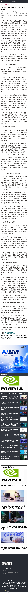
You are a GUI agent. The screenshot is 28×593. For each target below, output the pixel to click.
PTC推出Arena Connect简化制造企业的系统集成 (10, 457)
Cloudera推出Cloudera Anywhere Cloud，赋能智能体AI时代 (9, 419)
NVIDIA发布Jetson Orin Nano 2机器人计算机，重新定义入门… (9, 397)
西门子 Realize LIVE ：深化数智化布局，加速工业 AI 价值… (9, 441)
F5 (5, 333)
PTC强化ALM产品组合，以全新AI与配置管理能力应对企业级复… (10, 424)
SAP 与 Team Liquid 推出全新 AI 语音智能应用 (10, 413)
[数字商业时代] (14, 1)
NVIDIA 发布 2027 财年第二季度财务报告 (13, 393)
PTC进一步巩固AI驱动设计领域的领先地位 (10, 402)
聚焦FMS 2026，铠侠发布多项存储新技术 (9, 452)
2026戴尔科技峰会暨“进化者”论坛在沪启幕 (10, 408)
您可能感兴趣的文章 (7, 467)
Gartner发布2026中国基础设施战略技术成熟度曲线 (9, 430)
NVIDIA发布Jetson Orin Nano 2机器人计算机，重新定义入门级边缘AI (13, 507)
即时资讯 (4, 374)
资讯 (2, 5)
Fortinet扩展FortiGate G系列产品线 (10, 435)
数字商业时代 (11, 333)
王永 (16, 12)
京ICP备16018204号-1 (8, 583)
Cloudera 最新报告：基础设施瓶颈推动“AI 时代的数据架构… (9, 446)
